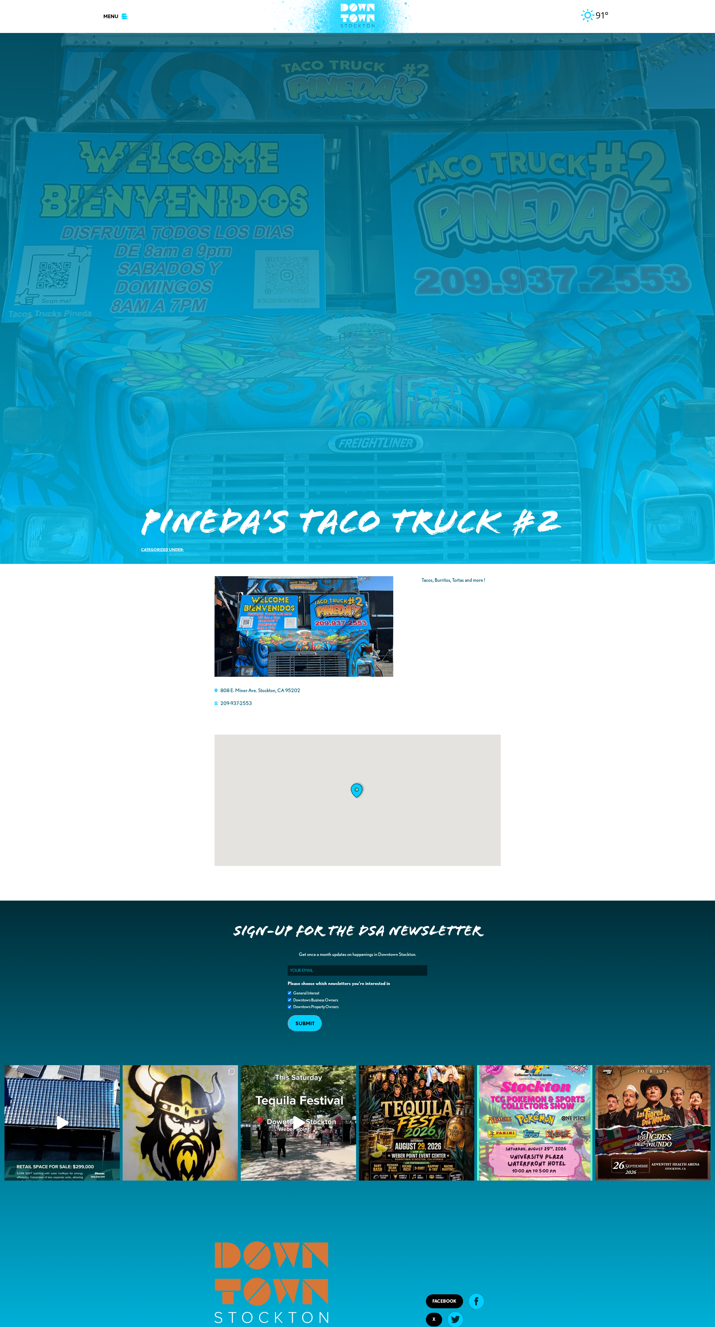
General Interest (306, 993)
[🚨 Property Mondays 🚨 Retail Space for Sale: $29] (62, 1123)
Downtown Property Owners (316, 1006)
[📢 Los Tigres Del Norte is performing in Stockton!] (653, 1123)
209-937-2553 (236, 703)
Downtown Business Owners (315, 1000)
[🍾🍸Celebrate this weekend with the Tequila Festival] (298, 1123)
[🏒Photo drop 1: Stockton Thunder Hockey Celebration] (180, 1123)
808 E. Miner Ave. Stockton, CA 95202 (260, 690)
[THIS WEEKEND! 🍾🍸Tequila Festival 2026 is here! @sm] (416, 1123)
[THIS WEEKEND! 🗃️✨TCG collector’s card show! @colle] (534, 1123)
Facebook (444, 1301)
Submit (304, 1023)
